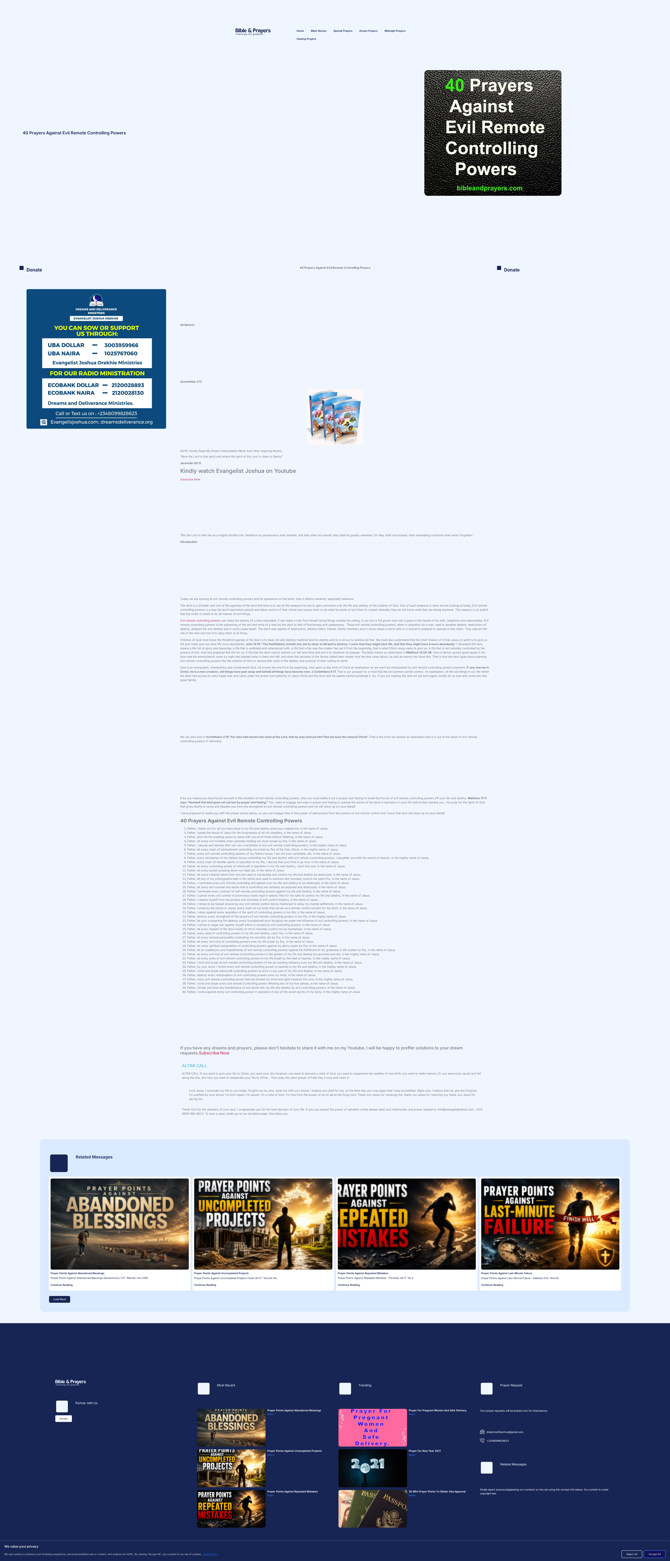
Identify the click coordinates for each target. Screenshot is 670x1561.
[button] (59, 1299)
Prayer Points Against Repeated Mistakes (363, 1273)
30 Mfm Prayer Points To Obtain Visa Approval (437, 1491)
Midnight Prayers (395, 30)
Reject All (632, 1554)
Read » (270, 1414)
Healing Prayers (306, 38)
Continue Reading (62, 1284)
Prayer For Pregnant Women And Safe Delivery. (438, 1410)
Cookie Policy (210, 1554)
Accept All (655, 1554)
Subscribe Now (190, 479)
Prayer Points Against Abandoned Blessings (77, 1273)
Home (300, 30)
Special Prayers (342, 30)
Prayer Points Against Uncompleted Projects (221, 1273)
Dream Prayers (368, 30)
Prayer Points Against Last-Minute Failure (506, 1273)
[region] (335, 1551)
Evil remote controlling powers (200, 620)
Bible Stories (318, 30)
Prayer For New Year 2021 (425, 1450)
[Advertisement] (335, 237)
